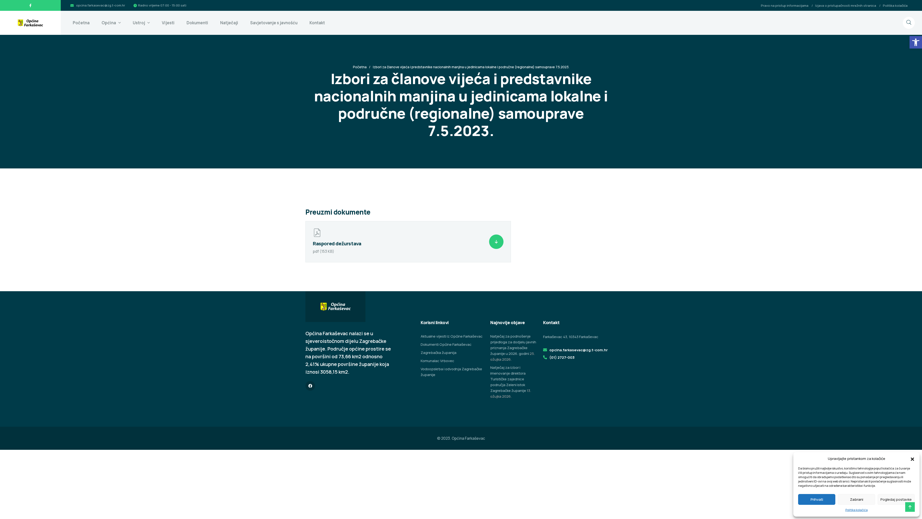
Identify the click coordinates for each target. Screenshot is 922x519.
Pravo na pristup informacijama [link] (784, 5)
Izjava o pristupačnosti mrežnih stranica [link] (845, 5)
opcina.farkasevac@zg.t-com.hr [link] (100, 5)
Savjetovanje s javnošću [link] (273, 22)
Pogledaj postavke (896, 499)
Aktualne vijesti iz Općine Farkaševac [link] (452, 336)
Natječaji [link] (229, 22)
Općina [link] (109, 22)
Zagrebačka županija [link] (438, 352)
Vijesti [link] (168, 22)
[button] (912, 458)
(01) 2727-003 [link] (562, 357)
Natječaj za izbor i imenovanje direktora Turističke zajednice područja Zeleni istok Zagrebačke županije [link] (508, 379)
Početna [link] (81, 22)
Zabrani (856, 499)
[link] (916, 42)
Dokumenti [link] (197, 22)
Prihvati (817, 499)
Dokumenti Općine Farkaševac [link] (446, 344)
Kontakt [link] (317, 22)
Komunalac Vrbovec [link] (437, 360)
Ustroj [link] (139, 22)
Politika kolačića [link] (856, 510)
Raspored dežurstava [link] (337, 243)
